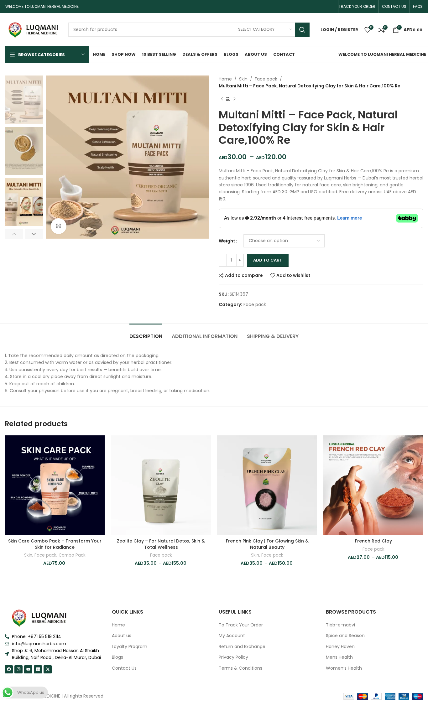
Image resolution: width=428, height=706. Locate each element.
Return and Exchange (242, 647)
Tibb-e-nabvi (340, 625)
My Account (232, 636)
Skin (243, 79)
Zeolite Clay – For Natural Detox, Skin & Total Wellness (161, 544)
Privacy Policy (233, 657)
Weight (227, 241)
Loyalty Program (129, 647)
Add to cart (267, 260)
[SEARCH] (302, 30)
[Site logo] (33, 29)
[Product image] (55, 485)
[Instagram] (18, 669)
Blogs (117, 657)
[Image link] (39, 617)
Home (225, 79)
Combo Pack (72, 555)
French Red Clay (373, 541)
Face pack (266, 79)
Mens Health (339, 657)
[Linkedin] (38, 669)
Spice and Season (345, 636)
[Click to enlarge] (58, 226)
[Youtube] (28, 669)
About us (121, 636)
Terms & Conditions (240, 668)
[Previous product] (222, 99)
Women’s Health (344, 668)
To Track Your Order (241, 625)
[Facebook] (9, 669)
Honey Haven (340, 647)
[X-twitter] (48, 669)
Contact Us (124, 668)
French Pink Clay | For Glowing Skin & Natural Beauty (267, 544)
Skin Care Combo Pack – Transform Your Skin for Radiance (55, 544)
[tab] (145, 333)
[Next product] (234, 99)
